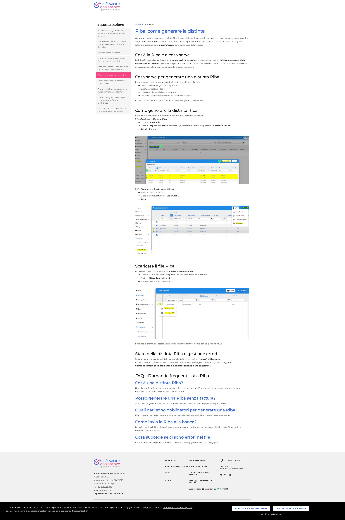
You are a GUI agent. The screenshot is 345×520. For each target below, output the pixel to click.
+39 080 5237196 (233, 461)
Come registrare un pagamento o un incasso (113, 82)
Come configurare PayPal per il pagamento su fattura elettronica (112, 100)
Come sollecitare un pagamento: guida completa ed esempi (113, 90)
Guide (138, 24)
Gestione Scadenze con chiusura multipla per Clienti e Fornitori (113, 68)
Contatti (170, 472)
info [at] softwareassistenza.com (231, 468)
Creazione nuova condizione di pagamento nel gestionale (112, 109)
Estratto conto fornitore (109, 52)
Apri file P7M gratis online (200, 481)
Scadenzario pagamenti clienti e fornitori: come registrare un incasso (113, 33)
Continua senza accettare (291, 508)
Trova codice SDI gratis (199, 473)
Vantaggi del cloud (176, 466)
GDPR (168, 480)
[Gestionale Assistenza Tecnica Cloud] (107, 6)
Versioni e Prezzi (198, 461)
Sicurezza (170, 461)
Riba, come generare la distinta (112, 75)
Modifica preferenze (271, 514)
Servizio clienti (198, 466)
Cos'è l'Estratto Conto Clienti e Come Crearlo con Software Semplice (112, 44)
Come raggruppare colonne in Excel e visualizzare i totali (112, 59)
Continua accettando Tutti (251, 508)
